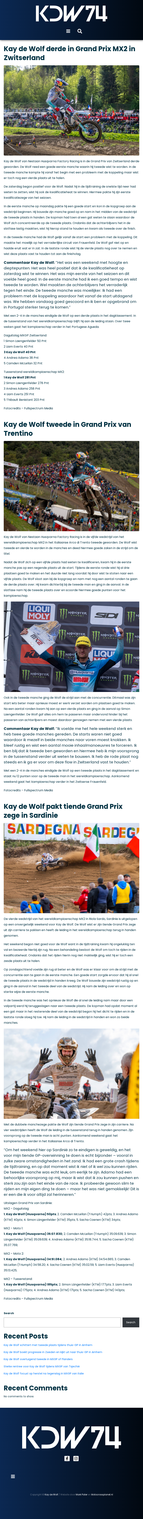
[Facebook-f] (67, 1458)
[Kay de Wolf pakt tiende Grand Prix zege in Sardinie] (71, 868)
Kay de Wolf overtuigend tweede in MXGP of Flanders (38, 1359)
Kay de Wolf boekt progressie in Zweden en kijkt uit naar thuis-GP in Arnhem (53, 1352)
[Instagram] (76, 1458)
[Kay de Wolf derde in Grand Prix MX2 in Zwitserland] (71, 110)
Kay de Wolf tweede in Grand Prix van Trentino (67, 429)
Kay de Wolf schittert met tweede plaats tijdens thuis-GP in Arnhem (48, 1345)
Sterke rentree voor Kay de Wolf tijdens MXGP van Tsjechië (42, 1366)
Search (9, 1313)
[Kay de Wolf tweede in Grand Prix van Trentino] (71, 486)
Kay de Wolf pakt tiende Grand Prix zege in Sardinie (63, 811)
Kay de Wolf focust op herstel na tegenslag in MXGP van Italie (44, 1373)
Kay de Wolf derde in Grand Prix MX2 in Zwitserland (69, 53)
